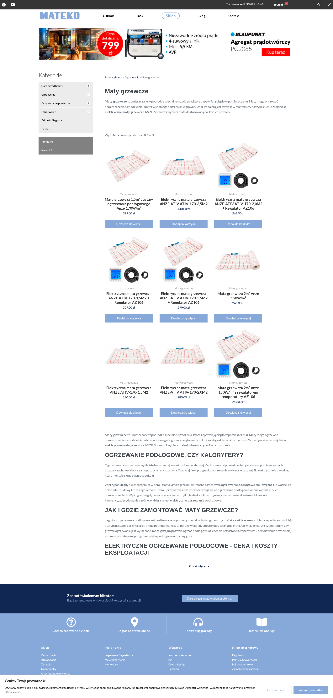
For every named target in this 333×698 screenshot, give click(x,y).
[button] (318, 4)
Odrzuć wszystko (276, 690)
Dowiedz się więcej (128, 224)
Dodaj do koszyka (184, 224)
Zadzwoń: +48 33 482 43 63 (244, 4)
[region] (166, 686)
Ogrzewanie (132, 77)
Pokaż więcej (197, 566)
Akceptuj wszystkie (311, 690)
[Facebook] (4, 5)
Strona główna (114, 77)
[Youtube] (13, 5)
